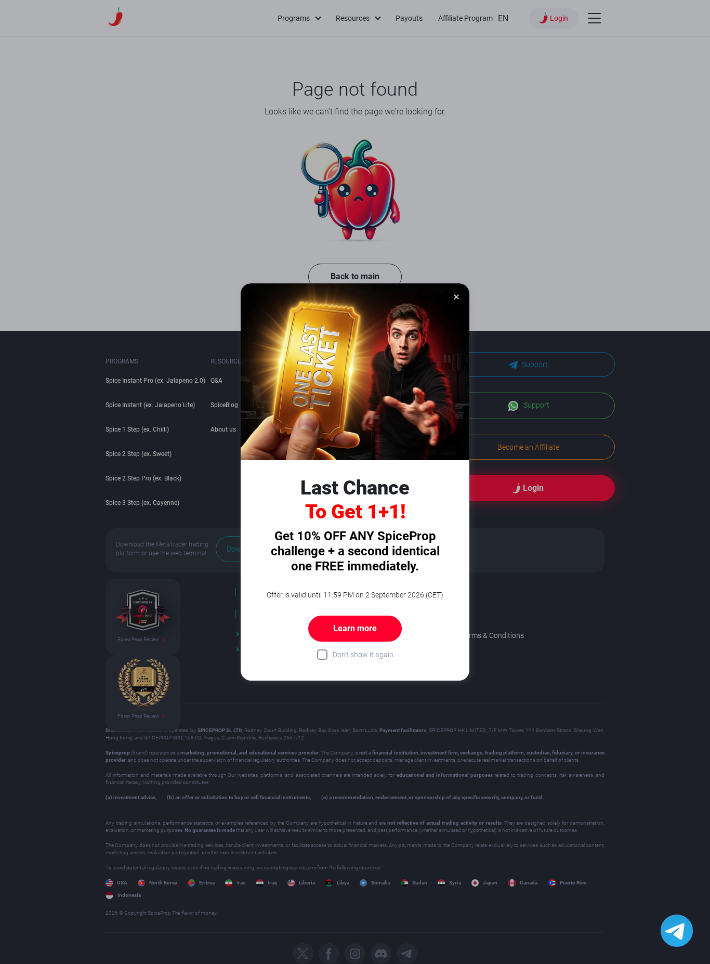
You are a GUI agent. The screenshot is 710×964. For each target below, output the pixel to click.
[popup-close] (456, 296)
